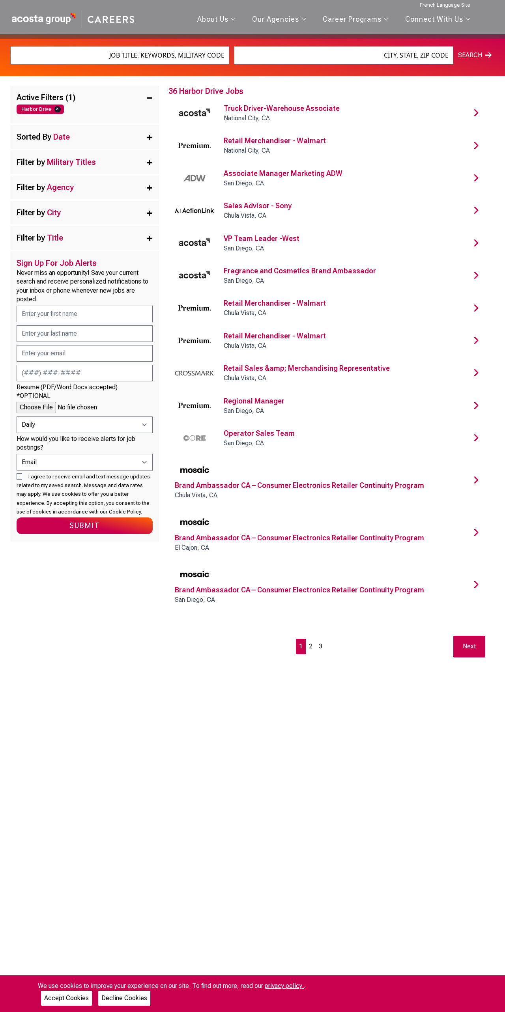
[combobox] (120, 55)
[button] (85, 97)
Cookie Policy (125, 511)
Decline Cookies (124, 998)
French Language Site (445, 5)
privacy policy (284, 986)
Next (469, 646)
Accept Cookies (66, 998)
